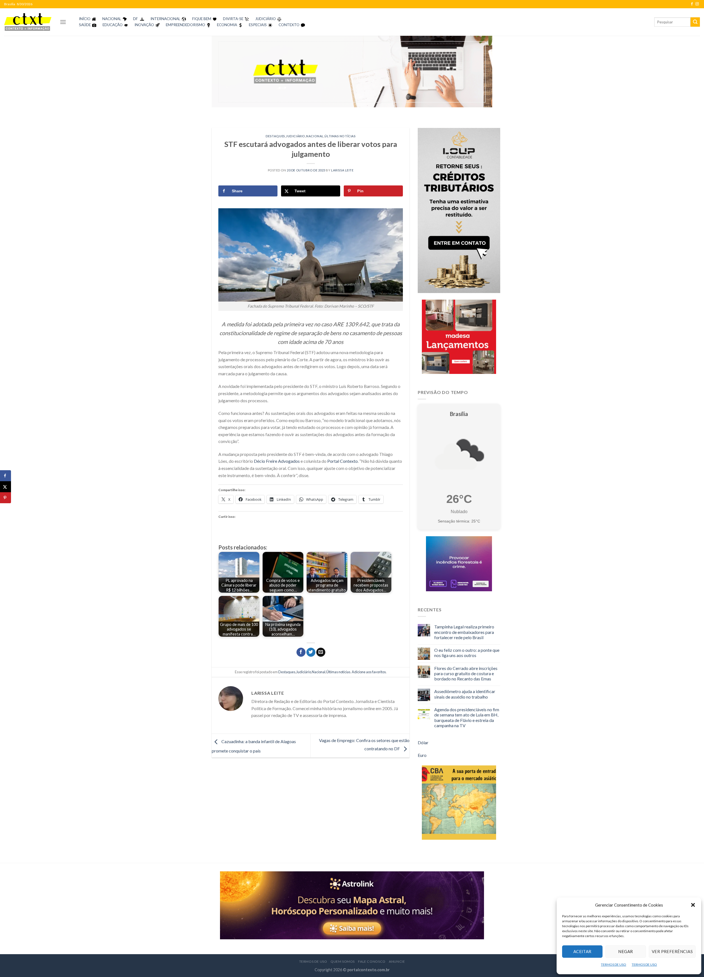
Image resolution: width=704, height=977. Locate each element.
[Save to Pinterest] (5, 497)
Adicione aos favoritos (369, 672)
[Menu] (63, 22)
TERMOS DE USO (613, 964)
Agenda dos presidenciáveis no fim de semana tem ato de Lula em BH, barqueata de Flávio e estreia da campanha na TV (466, 717)
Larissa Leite (342, 170)
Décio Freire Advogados (277, 461)
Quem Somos (343, 961)
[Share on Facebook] (5, 475)
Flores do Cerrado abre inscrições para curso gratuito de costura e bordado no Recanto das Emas (465, 673)
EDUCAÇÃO (113, 25)
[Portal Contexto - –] (27, 22)
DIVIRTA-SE (233, 19)
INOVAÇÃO (144, 25)
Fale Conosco (371, 961)
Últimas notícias (340, 136)
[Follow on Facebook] (692, 4)
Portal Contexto (342, 461)
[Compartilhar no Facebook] (301, 652)
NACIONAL (111, 19)
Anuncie (397, 961)
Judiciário (295, 136)
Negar (625, 951)
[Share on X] (5, 486)
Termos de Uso (313, 961)
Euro (422, 755)
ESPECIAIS (258, 25)
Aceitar (582, 951)
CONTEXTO (289, 25)
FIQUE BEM (201, 19)
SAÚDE (85, 25)
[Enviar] (695, 22)
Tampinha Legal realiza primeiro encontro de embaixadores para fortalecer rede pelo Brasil (464, 632)
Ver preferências (672, 951)
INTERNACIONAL (165, 19)
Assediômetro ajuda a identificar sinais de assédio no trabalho (464, 694)
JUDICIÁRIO (265, 19)
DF (135, 19)
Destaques (275, 136)
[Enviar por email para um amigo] (320, 652)
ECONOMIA (227, 25)
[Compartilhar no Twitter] (310, 652)
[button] (693, 905)
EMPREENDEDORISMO (185, 25)
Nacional (314, 136)
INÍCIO (84, 19)
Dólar (423, 742)
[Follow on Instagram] (697, 4)
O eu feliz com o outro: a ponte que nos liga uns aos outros (466, 652)
